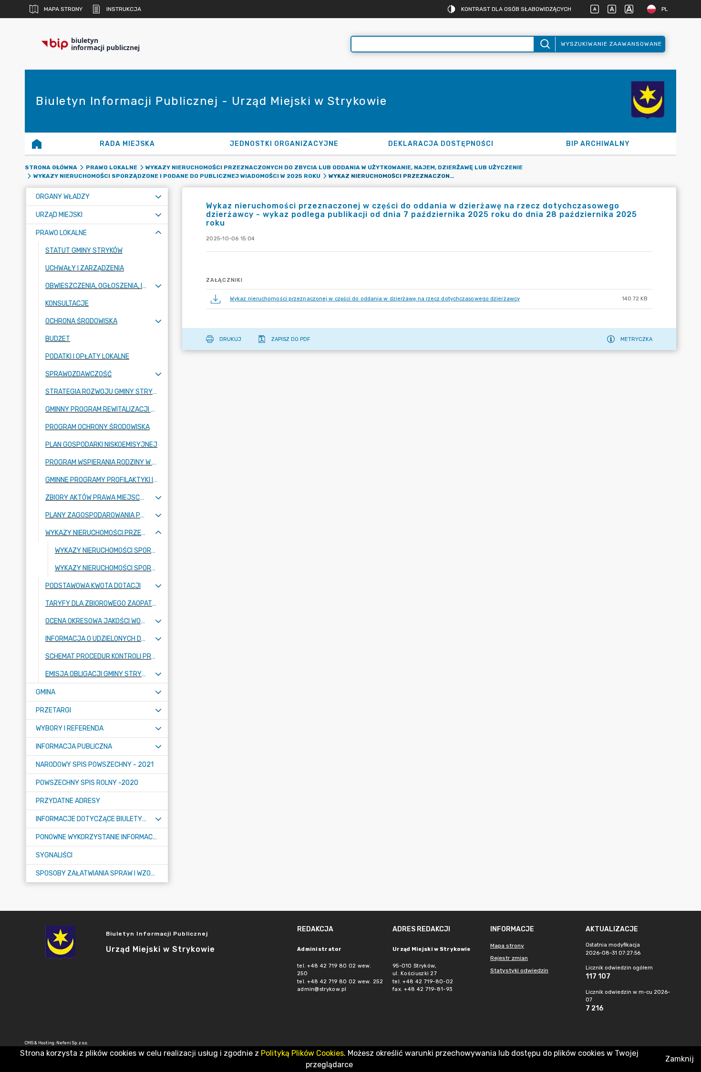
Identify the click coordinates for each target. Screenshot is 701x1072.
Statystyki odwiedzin (519, 970)
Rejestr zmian (509, 958)
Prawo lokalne (111, 167)
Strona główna (51, 167)
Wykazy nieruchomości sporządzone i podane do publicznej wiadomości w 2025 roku (176, 176)
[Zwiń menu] (158, 233)
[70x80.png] (647, 101)
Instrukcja (123, 9)
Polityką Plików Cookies (302, 1053)
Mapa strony (63, 9)
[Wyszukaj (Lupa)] (544, 44)
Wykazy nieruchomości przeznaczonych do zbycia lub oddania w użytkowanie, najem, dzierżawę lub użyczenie (334, 167)
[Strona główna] (37, 144)
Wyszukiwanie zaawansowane (611, 44)
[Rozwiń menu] (158, 196)
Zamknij (679, 1058)
